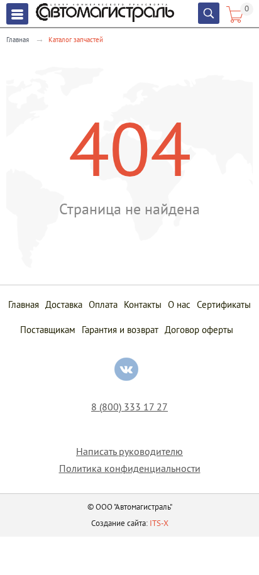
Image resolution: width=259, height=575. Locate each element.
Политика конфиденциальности (130, 468)
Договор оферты (199, 330)
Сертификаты (224, 304)
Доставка (63, 304)
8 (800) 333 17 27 (129, 407)
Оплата (103, 304)
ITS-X (159, 523)
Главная (17, 39)
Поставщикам (47, 330)
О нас (179, 304)
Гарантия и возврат (120, 330)
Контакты (143, 304)
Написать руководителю (129, 451)
